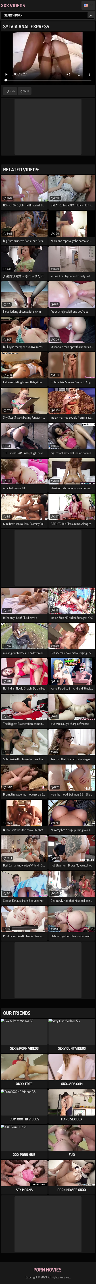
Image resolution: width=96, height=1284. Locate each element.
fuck (12, 91)
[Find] (91, 15)
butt (26, 91)
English (88, 5)
